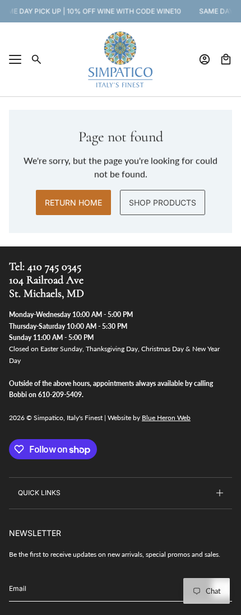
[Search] (36, 59)
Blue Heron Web (166, 417)
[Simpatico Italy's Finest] (120, 59)
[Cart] (226, 59)
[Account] (204, 59)
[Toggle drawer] (15, 59)
